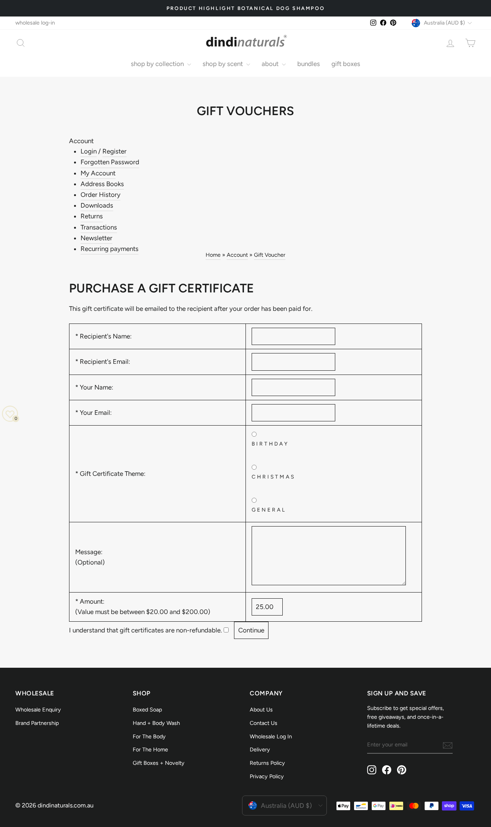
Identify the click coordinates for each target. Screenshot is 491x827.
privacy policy (267, 776)
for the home (150, 749)
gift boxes (345, 64)
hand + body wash (156, 723)
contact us (263, 723)
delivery (260, 749)
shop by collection (158, 64)
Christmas (274, 477)
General (269, 510)
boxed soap (147, 709)
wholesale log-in (35, 22)
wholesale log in (271, 736)
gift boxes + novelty (159, 762)
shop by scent (223, 64)
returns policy (267, 762)
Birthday (270, 444)
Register (114, 151)
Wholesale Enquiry (38, 709)
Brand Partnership (37, 723)
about (271, 64)
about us (261, 709)
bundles (308, 64)
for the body (149, 736)
